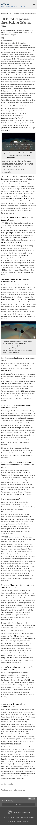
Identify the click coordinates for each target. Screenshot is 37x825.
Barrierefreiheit (15, 817)
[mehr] (19, 346)
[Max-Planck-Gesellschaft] (10, 812)
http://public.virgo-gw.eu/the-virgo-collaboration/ (19, 773)
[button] (34, 337)
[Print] (2, 38)
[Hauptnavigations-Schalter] (34, 4)
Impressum (5, 817)
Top (33, 799)
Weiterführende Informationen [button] (13, 790)
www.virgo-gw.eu (18, 778)
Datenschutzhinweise (28, 817)
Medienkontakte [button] (7, 784)
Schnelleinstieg (8, 801)
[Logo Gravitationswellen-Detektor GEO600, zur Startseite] (15, 4)
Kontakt (18, 804)
